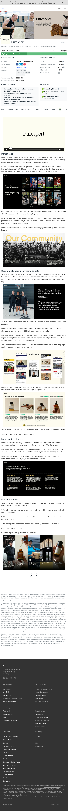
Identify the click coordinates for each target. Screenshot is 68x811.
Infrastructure (40, 711)
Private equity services (10, 701)
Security (5, 743)
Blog (36, 743)
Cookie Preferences (9, 749)
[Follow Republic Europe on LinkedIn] (14, 678)
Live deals (6, 692)
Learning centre (8, 714)
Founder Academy (41, 701)
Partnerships (7, 711)
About (37, 737)
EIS (59, 73)
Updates (45, 109)
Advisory (38, 708)
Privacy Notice (7, 740)
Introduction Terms (9, 765)
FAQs (4, 717)
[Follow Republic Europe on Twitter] (11, 678)
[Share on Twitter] (31, 575)
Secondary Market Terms (11, 762)
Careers (38, 740)
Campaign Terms (8, 746)
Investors (56, 109)
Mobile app (6, 708)
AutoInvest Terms (9, 768)
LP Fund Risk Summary (10, 737)
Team (37, 109)
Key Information (26, 109)
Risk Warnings (37, 596)
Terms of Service (8, 756)
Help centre (39, 746)
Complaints (6, 781)
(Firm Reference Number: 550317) (52, 787)
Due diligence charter (10, 720)
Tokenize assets (40, 695)
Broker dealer (40, 727)
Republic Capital (40, 724)
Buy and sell (7, 695)
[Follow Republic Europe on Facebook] (4, 678)
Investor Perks (13, 109)
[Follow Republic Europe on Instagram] (7, 678)
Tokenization (39, 714)
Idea (2, 109)
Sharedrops (39, 698)
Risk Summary (7, 759)
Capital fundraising (41, 692)
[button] (65, 8)
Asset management (41, 717)
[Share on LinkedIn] (36, 575)
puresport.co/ (21, 67)
